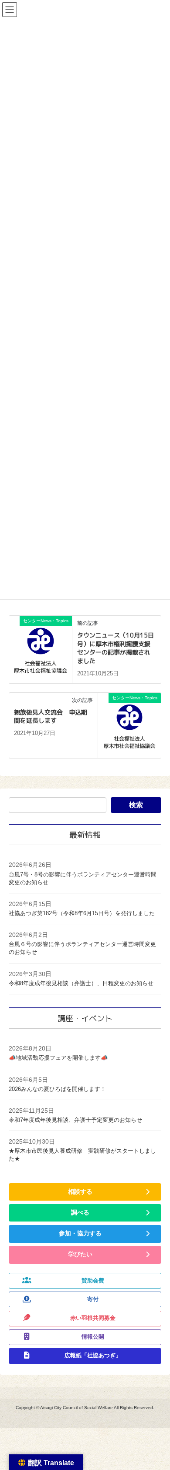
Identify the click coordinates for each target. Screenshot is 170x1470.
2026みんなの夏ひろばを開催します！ (57, 1089)
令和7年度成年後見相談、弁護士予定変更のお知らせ (75, 1120)
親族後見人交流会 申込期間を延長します (50, 716)
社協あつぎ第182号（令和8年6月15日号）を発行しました (82, 913)
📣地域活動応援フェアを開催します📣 (58, 1057)
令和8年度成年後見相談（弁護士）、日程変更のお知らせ (81, 983)
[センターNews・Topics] (40, 648)
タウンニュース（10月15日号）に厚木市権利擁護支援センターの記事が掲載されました (115, 648)
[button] (85, 1192)
